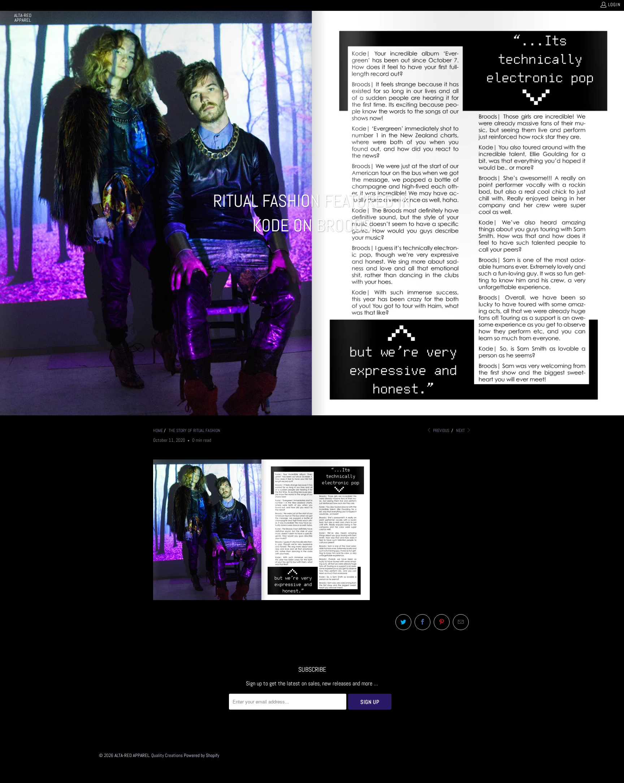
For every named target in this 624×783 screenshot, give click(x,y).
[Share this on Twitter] (403, 622)
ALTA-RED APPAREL (131, 755)
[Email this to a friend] (461, 622)
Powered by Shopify (201, 755)
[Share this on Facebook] (422, 622)
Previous (440, 430)
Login (614, 4)
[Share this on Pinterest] (442, 622)
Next (461, 430)
